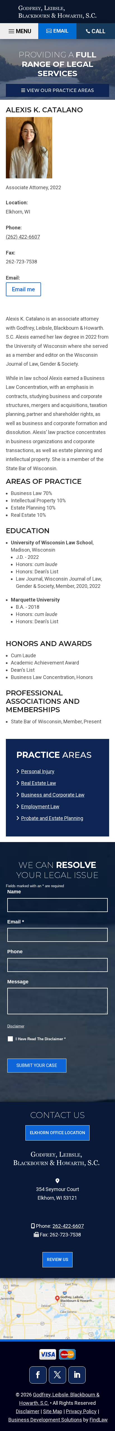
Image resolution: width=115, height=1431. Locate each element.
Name (14, 891)
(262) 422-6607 (23, 237)
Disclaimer (15, 1026)
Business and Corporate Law (53, 795)
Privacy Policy (81, 1411)
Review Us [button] (57, 1259)
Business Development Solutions (45, 1420)
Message (17, 981)
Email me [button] (23, 289)
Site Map (52, 1411)
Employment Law (40, 806)
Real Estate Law (38, 783)
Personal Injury (37, 771)
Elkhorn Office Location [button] (57, 1132)
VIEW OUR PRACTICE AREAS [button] (60, 90)
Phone (15, 951)
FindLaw (99, 1420)
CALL (99, 31)
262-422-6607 (68, 1226)
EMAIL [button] (60, 31)
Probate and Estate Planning (52, 818)
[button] (108, 1424)
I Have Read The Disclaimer (41, 1039)
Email (15, 922)
